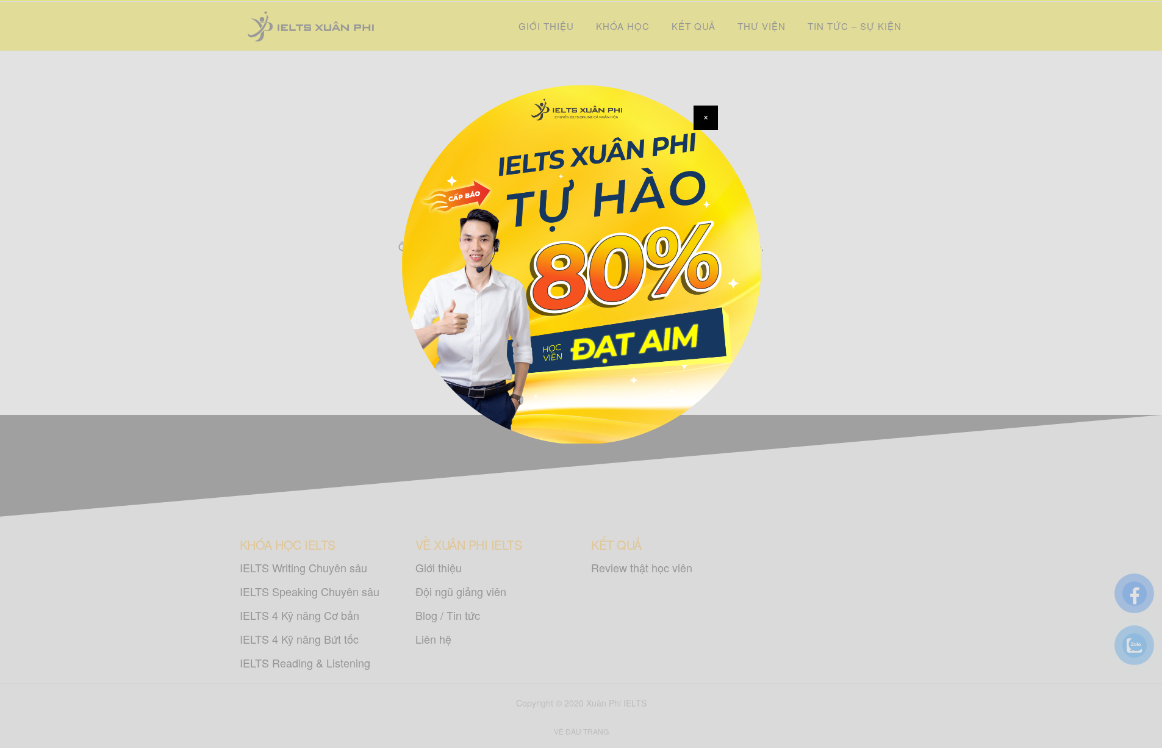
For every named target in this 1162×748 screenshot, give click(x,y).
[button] (706, 118)
